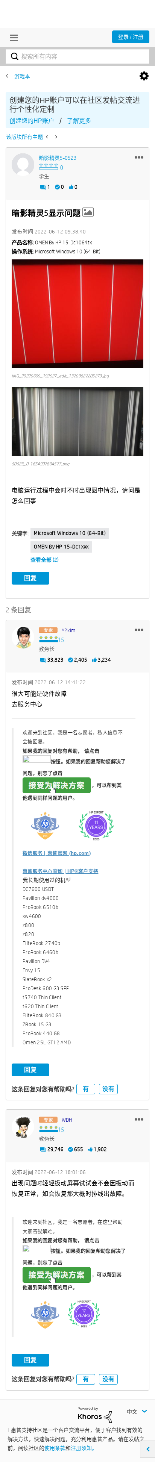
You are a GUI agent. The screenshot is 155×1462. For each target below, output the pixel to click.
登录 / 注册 (130, 36)
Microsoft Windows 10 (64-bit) (70, 533)
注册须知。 (84, 1448)
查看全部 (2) (44, 559)
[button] (139, 157)
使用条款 (54, 1448)
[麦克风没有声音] (55, 137)
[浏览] (12, 37)
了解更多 (79, 121)
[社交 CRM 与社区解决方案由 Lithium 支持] (95, 1414)
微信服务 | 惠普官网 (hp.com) (57, 853)
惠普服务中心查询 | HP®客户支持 (60, 871)
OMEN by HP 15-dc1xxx (61, 546)
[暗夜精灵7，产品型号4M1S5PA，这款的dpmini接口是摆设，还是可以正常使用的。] (48, 137)
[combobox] (77, 56)
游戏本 (22, 76)
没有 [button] (108, 1089)
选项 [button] (144, 76)
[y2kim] (23, 637)
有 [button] (86, 1089)
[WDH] (23, 1126)
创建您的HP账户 (31, 121)
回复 (30, 578)
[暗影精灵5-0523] (23, 164)
